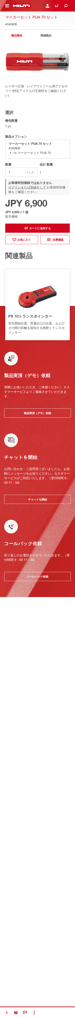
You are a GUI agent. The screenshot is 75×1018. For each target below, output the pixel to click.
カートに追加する (40, 228)
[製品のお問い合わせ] (15, 1012)
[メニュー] (7, 5)
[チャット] (25, 1012)
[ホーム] (21, 6)
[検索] (65, 5)
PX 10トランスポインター (30, 316)
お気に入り (24, 239)
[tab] (16, 35)
